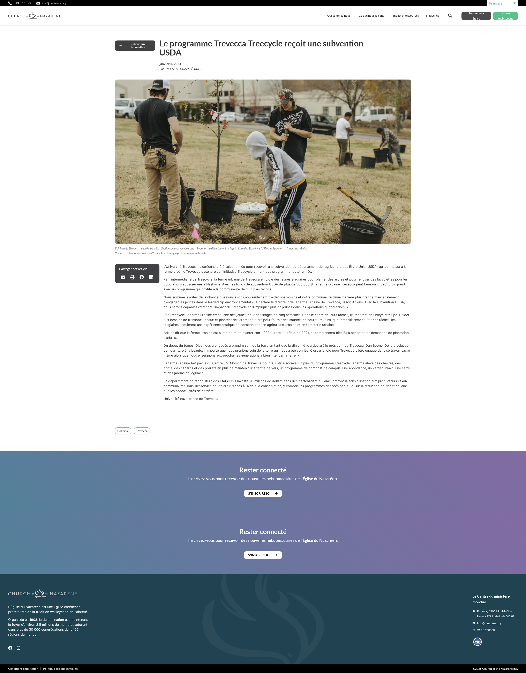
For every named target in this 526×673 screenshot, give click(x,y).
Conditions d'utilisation (23, 668)
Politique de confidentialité (60, 668)
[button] (123, 277)
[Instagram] (18, 648)
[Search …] (450, 15)
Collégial (123, 431)
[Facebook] (10, 648)
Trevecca (142, 431)
